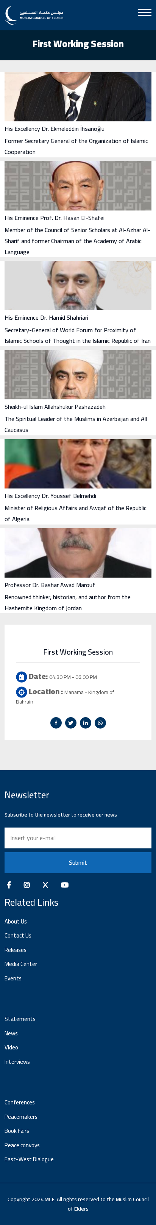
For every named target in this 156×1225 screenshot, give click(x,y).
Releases (16, 949)
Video (11, 1047)
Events (13, 978)
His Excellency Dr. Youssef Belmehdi (50, 495)
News (11, 1033)
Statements (20, 1018)
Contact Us (18, 935)
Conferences (20, 1102)
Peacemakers (21, 1116)
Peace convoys (22, 1145)
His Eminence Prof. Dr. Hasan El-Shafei (55, 217)
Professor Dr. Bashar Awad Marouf (50, 585)
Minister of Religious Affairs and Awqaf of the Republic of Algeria (76, 513)
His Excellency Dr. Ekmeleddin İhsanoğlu (55, 128)
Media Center (21, 963)
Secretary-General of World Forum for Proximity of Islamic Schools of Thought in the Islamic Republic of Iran (78, 335)
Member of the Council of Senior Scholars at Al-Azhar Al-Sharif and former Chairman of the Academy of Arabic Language (77, 241)
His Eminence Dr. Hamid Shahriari (46, 317)
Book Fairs (17, 1130)
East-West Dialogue (29, 1159)
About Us (16, 921)
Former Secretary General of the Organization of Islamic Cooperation (76, 146)
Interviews (17, 1061)
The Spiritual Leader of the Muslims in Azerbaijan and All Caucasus (76, 424)
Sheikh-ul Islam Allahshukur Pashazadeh (55, 406)
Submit (78, 862)
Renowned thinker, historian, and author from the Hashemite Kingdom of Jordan (68, 602)
